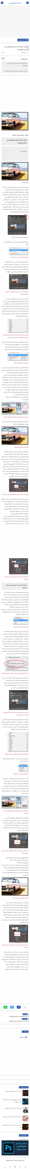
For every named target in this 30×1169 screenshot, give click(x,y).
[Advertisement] (15, 22)
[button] (19, 1007)
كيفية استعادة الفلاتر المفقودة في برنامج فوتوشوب (17, 64)
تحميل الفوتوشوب (23, 1139)
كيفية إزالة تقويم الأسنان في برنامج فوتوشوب (12, 1117)
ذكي (3, 192)
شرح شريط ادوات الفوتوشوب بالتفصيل (13, 1091)
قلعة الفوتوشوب (15, 3)
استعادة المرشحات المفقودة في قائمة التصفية (16, 71)
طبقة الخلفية (15, 207)
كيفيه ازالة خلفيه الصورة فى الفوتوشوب (13, 1108)
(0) (2, 52)
